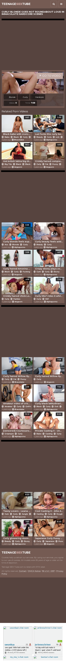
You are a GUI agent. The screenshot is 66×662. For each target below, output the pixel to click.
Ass (6, 244)
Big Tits (8, 164)
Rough (59, 514)
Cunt (38, 272)
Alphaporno (51, 140)
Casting (49, 434)
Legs (33, 137)
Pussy (55, 164)
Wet (64, 164)
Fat (47, 164)
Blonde (11, 97)
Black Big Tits (32, 164)
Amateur (8, 406)
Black (16, 137)
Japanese (50, 541)
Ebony (56, 272)
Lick (57, 137)
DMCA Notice (34, 571)
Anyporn (18, 167)
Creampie (9, 434)
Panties (16, 299)
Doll (56, 406)
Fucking (26, 272)
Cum (6, 514)
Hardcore (39, 97)
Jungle (24, 514)
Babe (7, 137)
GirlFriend (30, 406)
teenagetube (16, 4)
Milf (47, 299)
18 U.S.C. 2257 (48, 571)
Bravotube (19, 140)
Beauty (39, 137)
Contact (22, 571)
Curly (25, 97)
